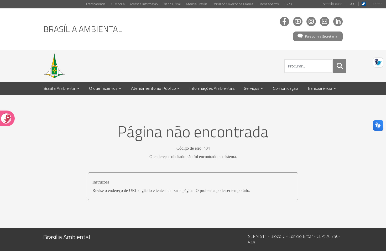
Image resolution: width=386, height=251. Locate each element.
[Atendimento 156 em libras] (378, 62)
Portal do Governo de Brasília (233, 4)
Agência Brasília (196, 4)
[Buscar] (340, 66)
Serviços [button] (251, 88)
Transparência (96, 4)
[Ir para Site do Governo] (54, 66)
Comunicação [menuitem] (285, 88)
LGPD (288, 4)
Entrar (377, 4)
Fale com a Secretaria (321, 36)
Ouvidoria (118, 4)
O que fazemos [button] (103, 88)
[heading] (82, 29)
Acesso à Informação (144, 4)
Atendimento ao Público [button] (153, 88)
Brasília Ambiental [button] (59, 88)
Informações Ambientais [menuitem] (211, 88)
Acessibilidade (332, 4)
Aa (352, 4)
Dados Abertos (268, 4)
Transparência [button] (319, 88)
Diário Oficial (172, 4)
